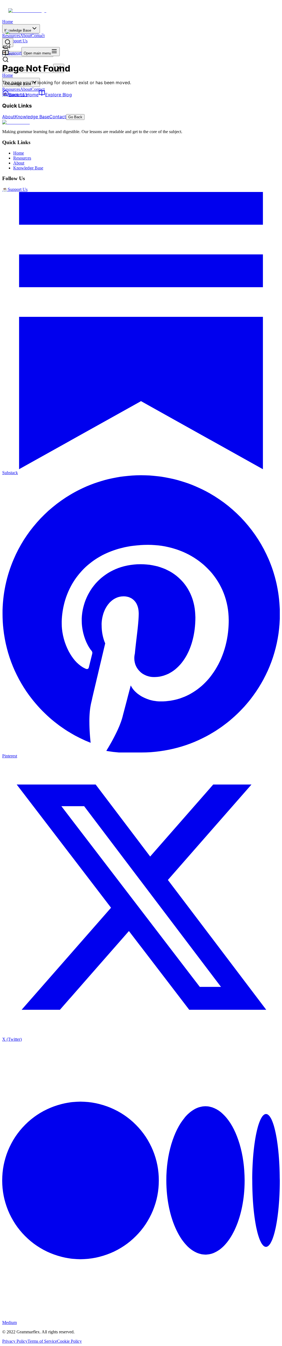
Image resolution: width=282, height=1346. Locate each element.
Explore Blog (58, 94)
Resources (11, 89)
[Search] (7, 42)
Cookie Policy (69, 1341)
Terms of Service (42, 1341)
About (25, 89)
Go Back (75, 117)
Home (7, 21)
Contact (38, 89)
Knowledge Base (32, 116)
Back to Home (24, 94)
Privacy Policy (15, 1341)
